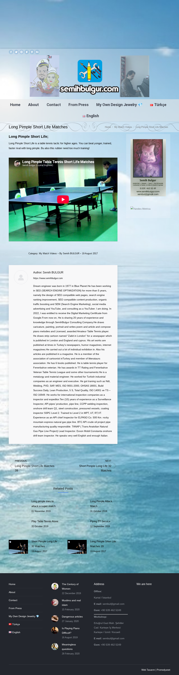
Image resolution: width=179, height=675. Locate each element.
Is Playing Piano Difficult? (71, 630)
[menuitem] (15, 105)
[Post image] (18, 507)
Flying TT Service (100, 521)
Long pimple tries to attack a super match (43, 504)
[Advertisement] (89, 24)
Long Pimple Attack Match (101, 504)
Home (12, 584)
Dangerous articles (72, 616)
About (12, 592)
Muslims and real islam (71, 602)
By (69, 253)
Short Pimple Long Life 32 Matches (44, 544)
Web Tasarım (148, 670)
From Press (15, 608)
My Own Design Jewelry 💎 (24, 616)
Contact (13, 600)
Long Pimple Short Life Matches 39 (103, 544)
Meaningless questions (69, 646)
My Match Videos (48, 253)
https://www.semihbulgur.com (48, 278)
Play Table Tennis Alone (44, 521)
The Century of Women (70, 586)
